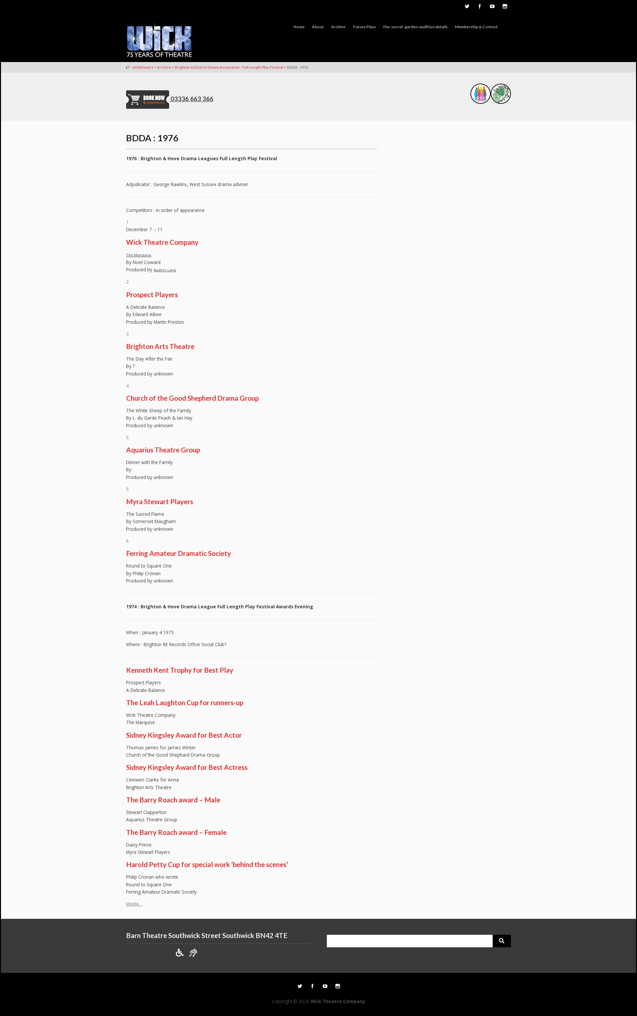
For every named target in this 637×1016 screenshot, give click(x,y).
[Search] (502, 941)
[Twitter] (466, 7)
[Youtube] (492, 7)
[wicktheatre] (159, 41)
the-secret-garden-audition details (415, 26)
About (318, 26)
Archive (338, 26)
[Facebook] (479, 7)
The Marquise (138, 254)
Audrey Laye (165, 269)
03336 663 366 (192, 98)
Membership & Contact (476, 26)
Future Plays (364, 26)
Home (299, 26)
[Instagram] (504, 7)
